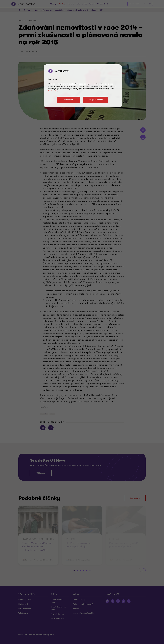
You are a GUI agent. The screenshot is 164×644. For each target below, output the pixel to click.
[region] (83, 85)
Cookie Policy (53, 91)
